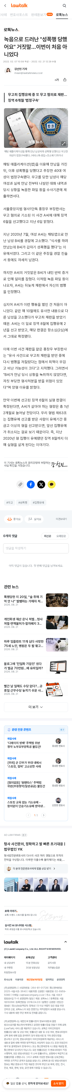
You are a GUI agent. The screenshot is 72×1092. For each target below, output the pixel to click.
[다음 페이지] (43, 815)
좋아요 (17, 519)
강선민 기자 (20, 69)
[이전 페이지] (28, 815)
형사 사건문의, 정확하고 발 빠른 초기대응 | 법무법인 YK (34, 846)
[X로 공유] (41, 484)
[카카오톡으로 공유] (52, 484)
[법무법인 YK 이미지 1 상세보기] (11, 884)
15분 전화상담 (32, 963)
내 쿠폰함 (8, 967)
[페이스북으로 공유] (31, 484)
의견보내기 (61, 519)
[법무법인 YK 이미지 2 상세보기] (26, 884)
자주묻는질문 (54, 967)
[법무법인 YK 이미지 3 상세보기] (41, 884)
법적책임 (50, 979)
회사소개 (8, 979)
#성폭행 (22, 502)
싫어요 (37, 519)
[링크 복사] (20, 484)
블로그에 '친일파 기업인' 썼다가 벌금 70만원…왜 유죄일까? (23, 666)
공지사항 (52, 963)
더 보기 (33, 707)
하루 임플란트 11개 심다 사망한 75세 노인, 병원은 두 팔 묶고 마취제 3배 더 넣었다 (24, 644)
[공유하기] (65, 79)
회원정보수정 (10, 972)
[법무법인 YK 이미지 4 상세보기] (55, 884)
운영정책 (61, 979)
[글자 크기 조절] (57, 79)
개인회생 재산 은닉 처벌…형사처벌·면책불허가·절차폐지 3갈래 (23, 621)
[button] (63, 143)
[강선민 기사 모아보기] (8, 71)
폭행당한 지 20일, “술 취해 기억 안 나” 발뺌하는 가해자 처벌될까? (23, 599)
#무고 (9, 502)
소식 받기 (58, 1083)
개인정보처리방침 (34, 979)
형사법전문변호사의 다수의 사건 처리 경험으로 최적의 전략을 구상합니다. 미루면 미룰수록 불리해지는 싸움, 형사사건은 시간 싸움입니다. (33, 858)
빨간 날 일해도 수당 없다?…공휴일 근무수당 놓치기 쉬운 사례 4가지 (24, 688)
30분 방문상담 (33, 967)
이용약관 (19, 979)
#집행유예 (38, 502)
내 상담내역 (9, 963)
